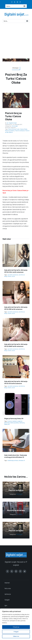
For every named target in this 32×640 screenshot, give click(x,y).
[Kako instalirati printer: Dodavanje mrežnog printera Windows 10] (16, 430)
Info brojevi (15, 126)
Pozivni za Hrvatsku (16, 510)
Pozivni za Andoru (10, 130)
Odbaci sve (16, 636)
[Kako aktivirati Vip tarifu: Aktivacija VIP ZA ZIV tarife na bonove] (16, 356)
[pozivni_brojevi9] (16, 93)
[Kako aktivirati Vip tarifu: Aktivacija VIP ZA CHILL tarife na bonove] (16, 245)
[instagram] (16, 571)
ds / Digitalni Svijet (12, 123)
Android (9, 421)
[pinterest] (20, 571)
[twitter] (11, 571)
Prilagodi (16, 631)
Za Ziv (13, 276)
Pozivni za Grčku (16, 530)
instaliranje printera (12, 460)
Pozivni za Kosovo (20, 130)
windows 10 (22, 460)
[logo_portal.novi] (16, 553)
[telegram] (24, 571)
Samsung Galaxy (14, 422)
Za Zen (9, 276)
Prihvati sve (16, 627)
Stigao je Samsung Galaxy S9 (13, 418)
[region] (16, 624)
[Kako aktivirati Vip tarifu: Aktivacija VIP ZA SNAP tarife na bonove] (16, 319)
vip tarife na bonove (12, 275)
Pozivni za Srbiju (16, 490)
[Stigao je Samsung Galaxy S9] (16, 393)
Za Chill (21, 275)
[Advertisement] (16, 41)
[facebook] (7, 571)
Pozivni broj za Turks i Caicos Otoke (17, 129)
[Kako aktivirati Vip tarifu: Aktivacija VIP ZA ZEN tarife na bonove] (16, 282)
